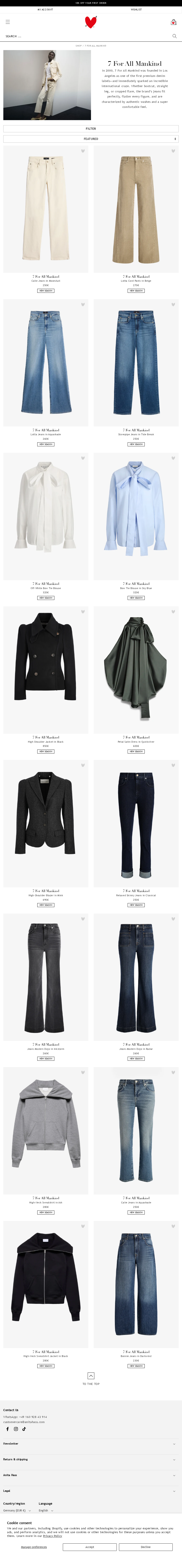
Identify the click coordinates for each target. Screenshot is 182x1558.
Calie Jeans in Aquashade (136, 1202)
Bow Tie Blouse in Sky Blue (136, 588)
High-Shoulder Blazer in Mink (46, 895)
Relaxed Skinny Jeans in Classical (136, 895)
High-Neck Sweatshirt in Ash (45, 1202)
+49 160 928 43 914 (33, 1417)
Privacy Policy (52, 1536)
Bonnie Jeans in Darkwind (136, 1356)
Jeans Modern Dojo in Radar (136, 1049)
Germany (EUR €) (14, 1510)
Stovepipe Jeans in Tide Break (136, 434)
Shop (79, 46)
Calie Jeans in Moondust (46, 280)
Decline (145, 1547)
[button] (2, 15)
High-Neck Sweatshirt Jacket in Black (46, 1356)
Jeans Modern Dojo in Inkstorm (45, 1049)
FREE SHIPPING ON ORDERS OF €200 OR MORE (91, 3)
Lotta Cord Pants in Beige (136, 280)
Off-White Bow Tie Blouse (46, 588)
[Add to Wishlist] (83, 151)
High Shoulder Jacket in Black (45, 741)
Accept (89, 1547)
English (43, 1510)
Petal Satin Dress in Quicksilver (136, 741)
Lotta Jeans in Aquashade (46, 434)
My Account (45, 9)
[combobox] (91, 36)
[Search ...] (175, 36)
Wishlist (136, 9)
